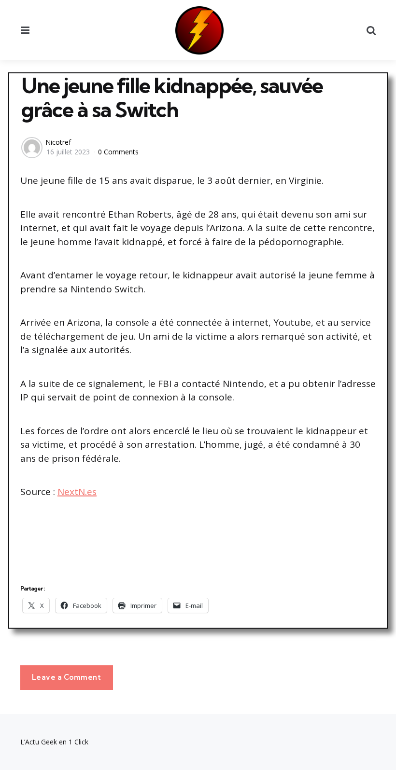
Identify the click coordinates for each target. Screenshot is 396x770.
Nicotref (58, 142)
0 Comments (118, 151)
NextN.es (77, 491)
